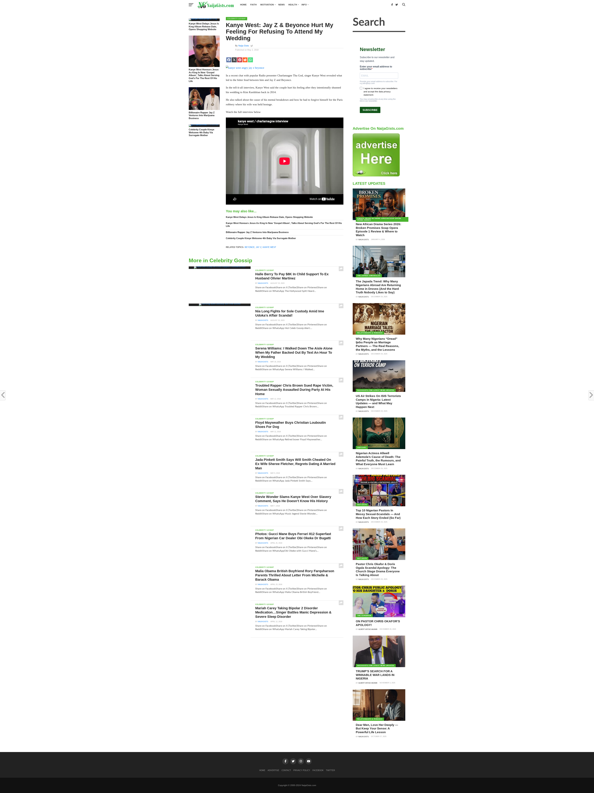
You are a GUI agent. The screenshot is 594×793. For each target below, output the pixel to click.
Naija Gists (243, 45)
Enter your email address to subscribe (376, 67)
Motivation (267, 4)
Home (243, 4)
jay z (258, 247)
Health (292, 4)
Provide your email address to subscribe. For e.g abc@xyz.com (378, 82)
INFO (304, 4)
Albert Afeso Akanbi (367, 629)
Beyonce (250, 247)
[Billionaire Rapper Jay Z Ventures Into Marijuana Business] (204, 109)
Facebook (318, 770)
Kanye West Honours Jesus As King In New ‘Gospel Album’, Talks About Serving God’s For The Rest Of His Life (204, 75)
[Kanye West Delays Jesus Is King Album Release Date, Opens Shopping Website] (204, 18)
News (281, 4)
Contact (286, 770)
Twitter (330, 770)
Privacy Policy (301, 770)
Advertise (273, 770)
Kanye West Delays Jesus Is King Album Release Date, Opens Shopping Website (204, 26)
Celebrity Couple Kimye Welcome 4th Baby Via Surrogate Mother (201, 132)
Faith (253, 4)
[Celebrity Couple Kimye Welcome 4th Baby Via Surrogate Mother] (204, 124)
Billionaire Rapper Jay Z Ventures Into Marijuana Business (202, 115)
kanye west (269, 247)
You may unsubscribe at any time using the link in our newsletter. (378, 100)
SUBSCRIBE (370, 110)
